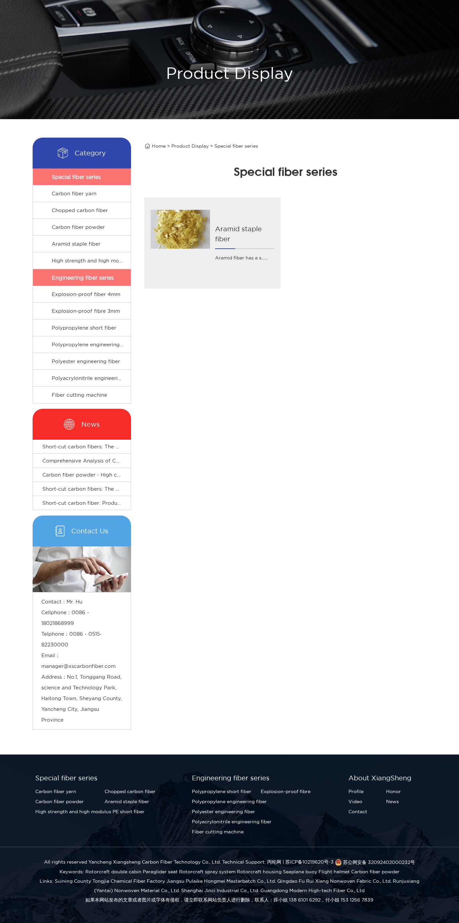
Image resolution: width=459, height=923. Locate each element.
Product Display (190, 146)
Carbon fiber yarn (74, 193)
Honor (393, 791)
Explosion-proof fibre (285, 791)
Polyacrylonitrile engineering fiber (91, 378)
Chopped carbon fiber (80, 210)
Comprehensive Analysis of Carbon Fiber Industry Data (111, 461)
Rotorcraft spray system (207, 871)
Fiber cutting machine (79, 395)
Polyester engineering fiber (86, 361)
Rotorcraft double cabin (113, 871)
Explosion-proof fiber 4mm (86, 294)
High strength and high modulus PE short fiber (91, 260)
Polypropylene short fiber (84, 328)
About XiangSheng (379, 778)
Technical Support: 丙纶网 (251, 862)
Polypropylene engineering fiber (91, 344)
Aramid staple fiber (76, 244)
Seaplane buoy (300, 871)
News (392, 801)
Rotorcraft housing (259, 871)
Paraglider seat (160, 871)
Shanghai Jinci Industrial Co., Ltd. (220, 890)
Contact (357, 811)
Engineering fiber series (83, 278)
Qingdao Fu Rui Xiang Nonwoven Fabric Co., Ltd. (334, 881)
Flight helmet (334, 871)
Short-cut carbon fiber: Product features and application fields (121, 503)
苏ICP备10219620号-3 (309, 862)
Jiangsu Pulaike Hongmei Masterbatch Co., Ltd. (221, 881)
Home (159, 146)
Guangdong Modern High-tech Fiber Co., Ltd (312, 890)
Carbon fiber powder (78, 227)
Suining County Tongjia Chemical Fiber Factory (110, 881)
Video (355, 801)
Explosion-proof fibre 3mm (86, 311)
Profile (356, 791)
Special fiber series (76, 177)
